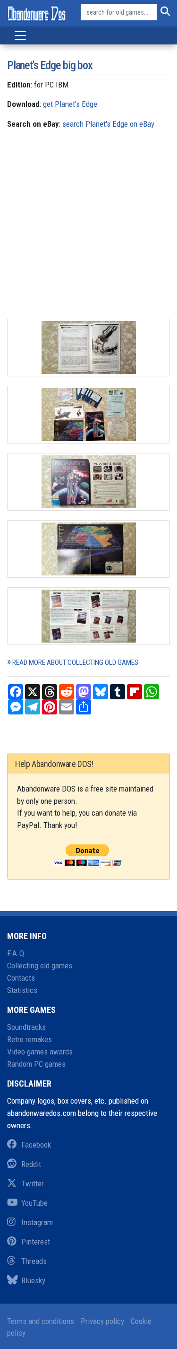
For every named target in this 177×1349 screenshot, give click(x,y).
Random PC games (36, 1064)
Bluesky (33, 1280)
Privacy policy (102, 1321)
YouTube (34, 1203)
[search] (163, 12)
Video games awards (40, 1051)
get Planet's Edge (70, 104)
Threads (34, 1261)
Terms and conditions (40, 1321)
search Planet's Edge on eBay (108, 124)
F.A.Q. (16, 953)
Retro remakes (29, 1039)
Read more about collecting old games (75, 662)
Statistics (22, 990)
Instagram (37, 1222)
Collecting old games (39, 965)
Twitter (32, 1183)
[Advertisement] (88, 230)
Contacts (21, 978)
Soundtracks (26, 1027)
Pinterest (35, 1241)
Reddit (31, 1164)
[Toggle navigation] (20, 35)
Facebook (36, 1144)
